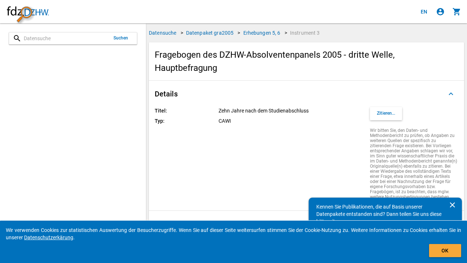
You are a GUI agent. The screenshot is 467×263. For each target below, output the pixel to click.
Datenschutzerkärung (48, 237)
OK (444, 251)
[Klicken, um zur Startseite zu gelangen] (28, 12)
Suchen (120, 38)
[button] (306, 94)
